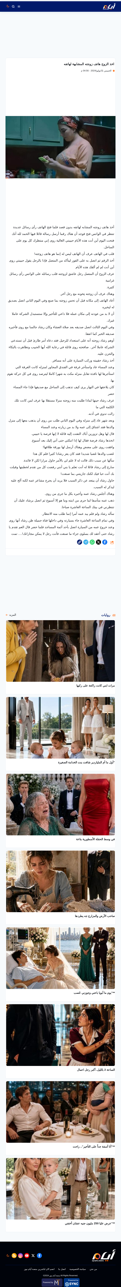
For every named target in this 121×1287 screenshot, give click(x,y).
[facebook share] (104, 542)
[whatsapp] (79, 542)
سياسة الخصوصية (77, 1269)
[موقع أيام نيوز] (106, 6)
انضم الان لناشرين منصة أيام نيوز (39, 1269)
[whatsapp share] (92, 542)
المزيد (12, 614)
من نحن (93, 1269)
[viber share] (85, 542)
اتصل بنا (62, 1269)
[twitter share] (98, 542)
